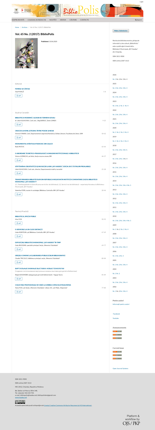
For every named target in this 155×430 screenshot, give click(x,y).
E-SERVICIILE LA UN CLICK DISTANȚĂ (29, 229)
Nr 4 (125, 150)
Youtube (116, 318)
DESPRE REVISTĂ (18, 20)
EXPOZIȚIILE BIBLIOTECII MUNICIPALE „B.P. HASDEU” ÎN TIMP (38, 242)
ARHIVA (63, 20)
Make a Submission (120, 31)
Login (141, 2)
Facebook (116, 314)
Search (139, 20)
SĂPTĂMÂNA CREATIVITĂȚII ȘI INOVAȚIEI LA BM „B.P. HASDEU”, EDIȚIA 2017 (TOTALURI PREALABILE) (53, 166)
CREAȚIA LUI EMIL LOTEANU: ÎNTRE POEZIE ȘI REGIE (34, 131)
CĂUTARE (73, 20)
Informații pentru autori (121, 304)
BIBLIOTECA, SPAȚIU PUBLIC (25, 216)
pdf (19, 96)
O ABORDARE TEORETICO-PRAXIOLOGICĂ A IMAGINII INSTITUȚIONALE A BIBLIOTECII (47, 153)
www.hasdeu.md (21, 397)
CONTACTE (84, 20)
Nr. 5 (129, 185)
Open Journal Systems (120, 368)
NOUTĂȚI (53, 20)
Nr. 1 (114, 79)
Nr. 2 (118, 88)
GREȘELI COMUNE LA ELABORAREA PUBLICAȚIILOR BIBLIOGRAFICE (40, 255)
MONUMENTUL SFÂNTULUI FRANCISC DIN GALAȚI (34, 144)
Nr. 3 (122, 88)
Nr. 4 (125, 88)
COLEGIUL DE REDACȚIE (37, 20)
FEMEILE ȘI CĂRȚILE (22, 89)
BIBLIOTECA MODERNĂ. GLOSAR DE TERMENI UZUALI (35, 118)
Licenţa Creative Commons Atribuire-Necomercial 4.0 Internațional (68, 405)
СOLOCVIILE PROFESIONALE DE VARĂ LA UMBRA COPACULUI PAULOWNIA (43, 285)
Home (17, 27)
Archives (24, 27)
